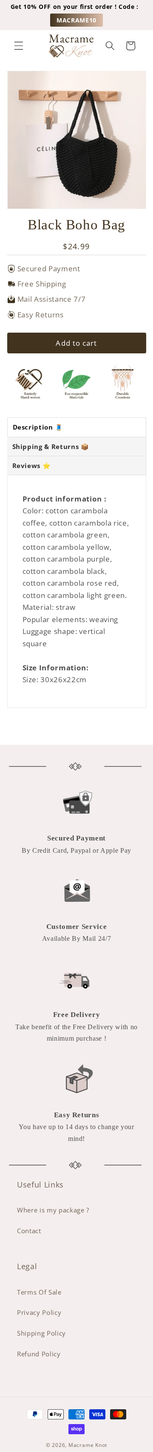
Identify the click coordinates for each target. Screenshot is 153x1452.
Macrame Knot (87, 1445)
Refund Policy (39, 1354)
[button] (18, 46)
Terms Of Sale (39, 1292)
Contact (29, 1230)
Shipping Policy (41, 1333)
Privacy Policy (39, 1312)
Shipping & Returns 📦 (50, 446)
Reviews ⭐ (31, 465)
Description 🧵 (38, 427)
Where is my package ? (53, 1210)
